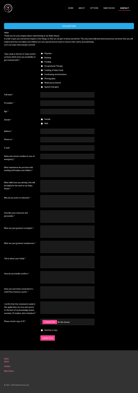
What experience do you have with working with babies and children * (18, 169)
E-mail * (7, 147)
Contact (7, 366)
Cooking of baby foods (53, 70)
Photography (49, 78)
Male (46, 123)
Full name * (8, 94)
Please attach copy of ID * (15, 321)
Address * (8, 131)
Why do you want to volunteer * (17, 197)
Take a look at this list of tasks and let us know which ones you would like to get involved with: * (20, 57)
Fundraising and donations (55, 74)
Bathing (47, 57)
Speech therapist (51, 87)
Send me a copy (50, 330)
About (6, 361)
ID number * (9, 103)
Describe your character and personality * (16, 214)
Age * (6, 111)
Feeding (47, 61)
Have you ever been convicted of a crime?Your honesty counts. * (18, 290)
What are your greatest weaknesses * (20, 243)
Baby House (9, 371)
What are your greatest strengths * (19, 228)
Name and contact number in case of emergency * (19, 158)
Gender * (7, 119)
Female (47, 119)
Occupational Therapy (53, 66)
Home (6, 358)
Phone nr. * (8, 139)
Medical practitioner (52, 82)
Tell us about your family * (15, 258)
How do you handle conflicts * (16, 273)
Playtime (48, 53)
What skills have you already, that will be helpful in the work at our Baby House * (19, 185)
